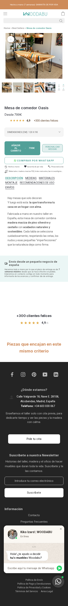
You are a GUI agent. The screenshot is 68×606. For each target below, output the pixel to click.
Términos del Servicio (26, 591)
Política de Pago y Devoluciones (34, 583)
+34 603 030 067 (44, 406)
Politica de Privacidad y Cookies (34, 587)
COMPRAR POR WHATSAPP (35, 160)
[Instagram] (23, 374)
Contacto (34, 515)
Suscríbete (34, 492)
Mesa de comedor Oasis (39, 28)
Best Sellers (18, 28)
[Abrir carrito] (63, 13)
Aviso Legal (47, 591)
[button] (61, 529)
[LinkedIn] (56, 374)
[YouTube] (45, 374)
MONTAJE (11, 182)
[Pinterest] (34, 374)
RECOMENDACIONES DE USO (37, 182)
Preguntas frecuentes (34, 521)
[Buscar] (34, 20)
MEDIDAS (31, 178)
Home (7, 28)
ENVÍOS (9, 187)
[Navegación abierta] (5, 13)
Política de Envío (34, 580)
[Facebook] (12, 374)
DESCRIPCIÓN (14, 178)
